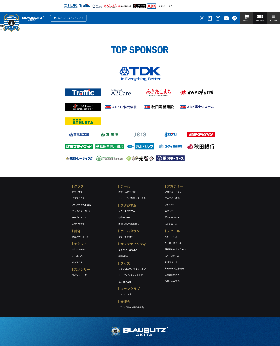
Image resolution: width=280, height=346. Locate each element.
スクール (173, 231)
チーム (125, 186)
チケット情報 (78, 249)
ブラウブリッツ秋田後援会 (131, 307)
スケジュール (171, 223)
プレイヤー (170, 204)
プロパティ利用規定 (81, 204)
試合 (77, 231)
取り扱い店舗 (124, 281)
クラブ (79, 186)
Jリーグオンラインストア (130, 275)
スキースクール (172, 255)
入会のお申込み (172, 274)
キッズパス (77, 262)
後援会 (125, 301)
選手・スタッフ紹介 (127, 191)
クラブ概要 (77, 191)
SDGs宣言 (123, 255)
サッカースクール (173, 242)
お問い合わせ (78, 223)
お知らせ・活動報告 (174, 268)
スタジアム (128, 205)
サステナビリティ (133, 244)
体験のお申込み (172, 281)
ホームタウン (130, 231)
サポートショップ (126, 236)
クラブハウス (78, 198)
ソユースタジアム (126, 211)
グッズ (125, 263)
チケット (80, 243)
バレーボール (171, 236)
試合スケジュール (80, 236)
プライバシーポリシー (82, 210)
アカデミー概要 (172, 198)
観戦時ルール (124, 217)
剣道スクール (171, 262)
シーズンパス (78, 255)
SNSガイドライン (80, 217)
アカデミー (175, 186)
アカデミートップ (173, 191)
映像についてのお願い (129, 223)
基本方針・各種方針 (127, 249)
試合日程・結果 (172, 217)
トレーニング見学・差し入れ (132, 198)
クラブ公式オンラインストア (132, 268)
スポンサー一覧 (164, 6)
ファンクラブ (130, 288)
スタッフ (169, 210)
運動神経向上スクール (175, 249)
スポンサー (82, 269)
